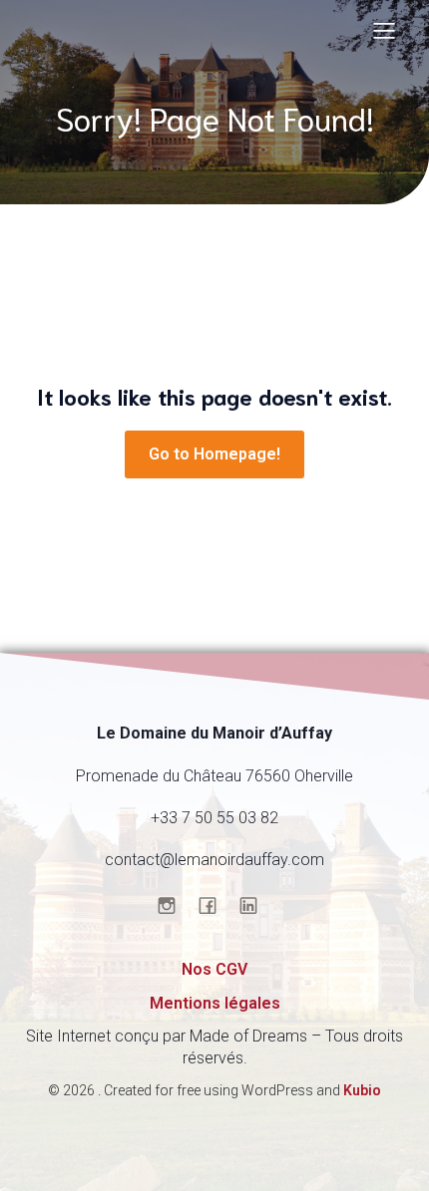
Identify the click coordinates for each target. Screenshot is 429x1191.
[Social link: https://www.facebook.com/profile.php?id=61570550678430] (215, 905)
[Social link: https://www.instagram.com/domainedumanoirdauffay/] (174, 905)
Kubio (362, 1090)
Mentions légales (215, 1003)
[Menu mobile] (384, 30)
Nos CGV (214, 969)
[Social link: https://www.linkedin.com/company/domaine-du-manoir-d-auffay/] (255, 905)
